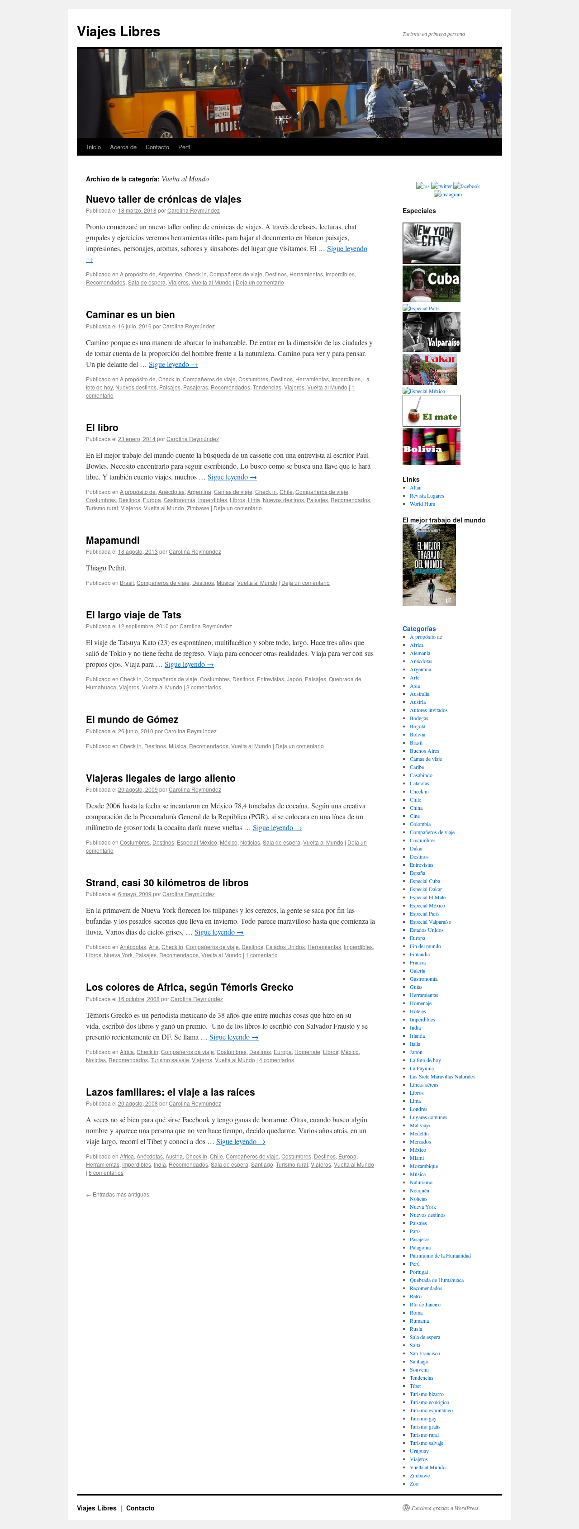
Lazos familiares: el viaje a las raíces (170, 1091)
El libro (102, 427)
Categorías (419, 628)
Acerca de (123, 146)
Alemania (420, 652)
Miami (417, 1157)
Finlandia (420, 954)
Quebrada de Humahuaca (437, 1279)
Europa (152, 499)
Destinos (276, 274)
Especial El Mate (428, 897)
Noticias (250, 842)
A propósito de (138, 274)
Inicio (94, 146)
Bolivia (417, 734)
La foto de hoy (425, 1060)
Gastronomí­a (179, 499)
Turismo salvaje (170, 1060)
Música (225, 582)
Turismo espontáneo (431, 1410)
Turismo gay (423, 1418)
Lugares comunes (428, 1117)
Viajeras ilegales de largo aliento (161, 777)
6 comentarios (106, 1172)
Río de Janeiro (425, 1304)
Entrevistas (270, 679)
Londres (418, 1108)
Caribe (417, 766)
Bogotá (417, 726)
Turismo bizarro (427, 1393)
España (417, 872)
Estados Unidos (285, 946)
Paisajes (169, 387)
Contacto (157, 146)
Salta (415, 1345)
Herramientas (306, 274)
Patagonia (420, 1247)
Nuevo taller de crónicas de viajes (164, 198)
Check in (196, 274)
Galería (417, 970)
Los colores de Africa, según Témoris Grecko (190, 986)
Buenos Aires (424, 750)
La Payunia (422, 1068)
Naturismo (421, 1182)
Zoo (414, 1483)
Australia (419, 693)
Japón (294, 679)
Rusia (416, 1328)
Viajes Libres (119, 30)
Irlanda (417, 1035)
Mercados (420, 1141)
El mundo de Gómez (132, 719)
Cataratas (419, 783)
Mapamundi (113, 539)
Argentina (170, 274)
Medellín (419, 1133)
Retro (416, 1296)
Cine (415, 815)
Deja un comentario (260, 282)
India (160, 1164)
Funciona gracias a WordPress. (446, 1507)
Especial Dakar (426, 889)
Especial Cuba (425, 880)
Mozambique (424, 1165)
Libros (237, 499)
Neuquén (419, 1190)
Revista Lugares (427, 495)
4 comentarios (276, 1060)
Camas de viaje (233, 491)
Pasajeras (195, 387)
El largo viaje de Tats (133, 614)
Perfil (185, 146)
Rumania (419, 1320)
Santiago (262, 1164)
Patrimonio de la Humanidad (440, 1255)
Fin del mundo (425, 946)
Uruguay (419, 1450)
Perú (415, 1263)
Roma (416, 1312)
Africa (127, 1051)
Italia (415, 1043)
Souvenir (419, 1369)
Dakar (416, 848)
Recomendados (105, 282)
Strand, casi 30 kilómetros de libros (167, 882)
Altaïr (416, 487)
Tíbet (415, 1385)
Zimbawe (198, 508)
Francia (418, 962)
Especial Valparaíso (430, 921)
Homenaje (307, 1051)
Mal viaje (420, 1125)
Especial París (425, 913)
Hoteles (418, 1011)
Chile (286, 491)
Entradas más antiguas (117, 1194)
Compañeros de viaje (235, 274)
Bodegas (419, 718)
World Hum (422, 503)
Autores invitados (429, 709)
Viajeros (178, 282)
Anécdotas (171, 491)
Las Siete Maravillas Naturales (442, 1076)
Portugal (419, 1271)
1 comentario (262, 955)
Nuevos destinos (136, 387)
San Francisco (425, 1353)
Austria (174, 1156)
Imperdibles (340, 274)
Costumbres (253, 379)
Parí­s (415, 1231)
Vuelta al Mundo (211, 282)
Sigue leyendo (173, 364)
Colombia (420, 823)
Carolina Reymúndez (193, 210)
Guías (416, 986)
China (416, 807)
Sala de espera (147, 282)
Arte (154, 946)
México (228, 842)
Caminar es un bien (130, 314)
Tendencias (267, 387)
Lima (254, 499)
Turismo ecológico (429, 1402)
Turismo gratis (425, 1426)
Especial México (197, 842)
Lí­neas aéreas (424, 1084)
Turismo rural (102, 508)
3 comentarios (203, 687)
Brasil (127, 582)
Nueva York (118, 955)
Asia (415, 685)
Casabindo (421, 775)
